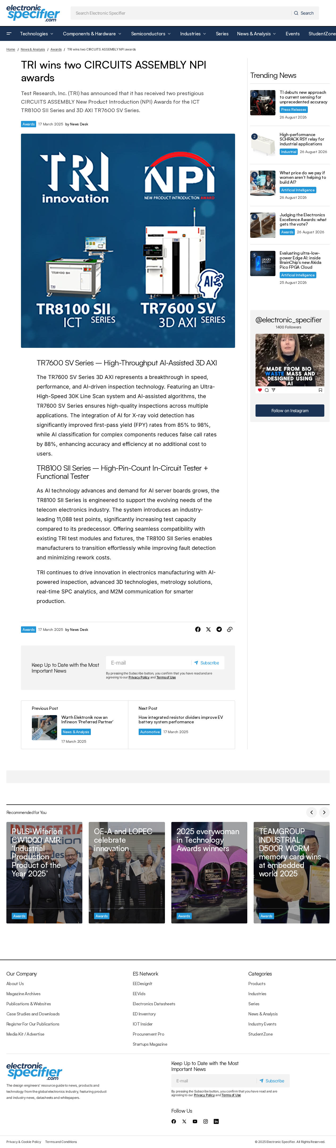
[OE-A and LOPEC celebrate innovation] (127, 872)
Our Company (21, 973)
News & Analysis (33, 49)
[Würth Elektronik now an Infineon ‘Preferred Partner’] (74, 725)
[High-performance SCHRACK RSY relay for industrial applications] (262, 145)
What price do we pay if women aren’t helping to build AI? (303, 178)
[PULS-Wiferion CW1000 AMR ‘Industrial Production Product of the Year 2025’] (44, 872)
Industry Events (262, 1024)
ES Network (145, 973)
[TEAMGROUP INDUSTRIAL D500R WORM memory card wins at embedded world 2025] (292, 872)
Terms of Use (166, 677)
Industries (257, 993)
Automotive (150, 731)
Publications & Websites (28, 1003)
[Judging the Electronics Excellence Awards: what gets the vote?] (262, 225)
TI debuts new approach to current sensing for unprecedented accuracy (304, 97)
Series (253, 1003)
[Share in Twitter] (208, 629)
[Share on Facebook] (198, 629)
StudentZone (260, 1034)
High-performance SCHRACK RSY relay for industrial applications (302, 139)
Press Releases (293, 109)
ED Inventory (144, 1013)
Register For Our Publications (32, 1024)
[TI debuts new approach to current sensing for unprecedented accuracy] (262, 102)
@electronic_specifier (289, 319)
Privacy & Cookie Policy (23, 1142)
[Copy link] (229, 629)
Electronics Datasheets (154, 1003)
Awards (56, 49)
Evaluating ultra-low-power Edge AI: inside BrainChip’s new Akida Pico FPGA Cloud (300, 260)
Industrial (288, 151)
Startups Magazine (150, 1044)
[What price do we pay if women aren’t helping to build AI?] (262, 183)
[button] (9, 34)
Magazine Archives (23, 993)
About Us (15, 983)
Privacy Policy (139, 677)
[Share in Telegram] (219, 629)
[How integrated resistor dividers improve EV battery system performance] (181, 725)
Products (256, 983)
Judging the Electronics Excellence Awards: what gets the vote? (303, 220)
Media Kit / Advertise (25, 1034)
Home (10, 49)
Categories (260, 973)
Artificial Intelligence (298, 190)
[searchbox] (181, 13)
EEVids (139, 993)
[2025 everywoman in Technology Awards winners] (209, 872)
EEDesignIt (142, 983)
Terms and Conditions (60, 1142)
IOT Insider (143, 1024)
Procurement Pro (148, 1034)
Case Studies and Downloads (32, 1013)
